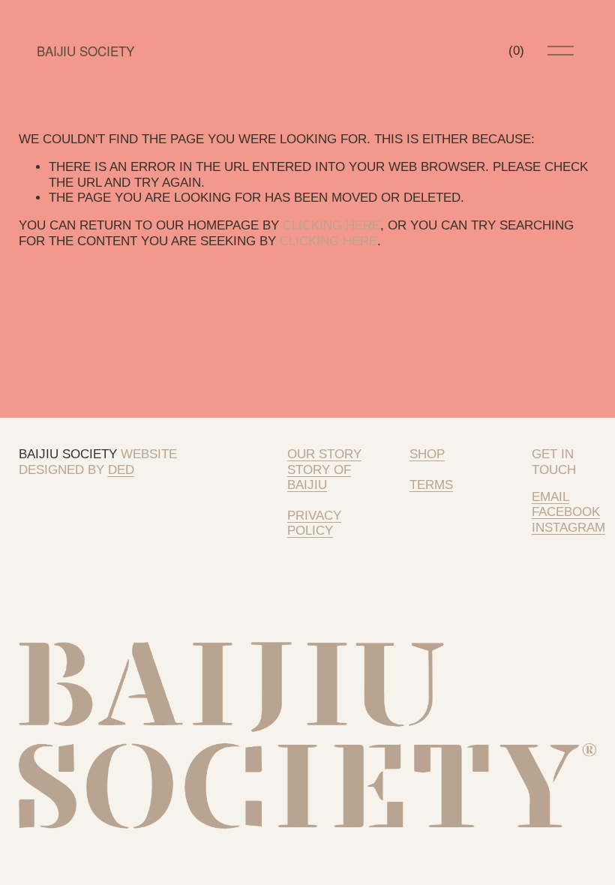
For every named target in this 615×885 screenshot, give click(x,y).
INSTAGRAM (568, 527)
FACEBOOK (566, 512)
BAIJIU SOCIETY (85, 51)
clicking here (331, 225)
